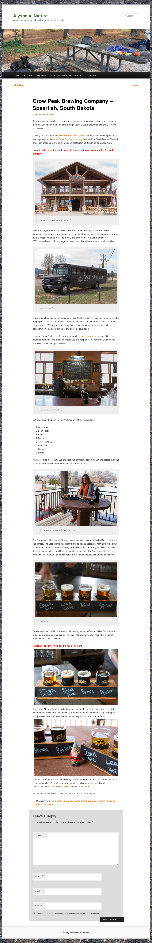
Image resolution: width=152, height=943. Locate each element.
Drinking (56, 786)
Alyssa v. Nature (30, 15)
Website (38, 905)
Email (39, 891)
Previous (18, 85)
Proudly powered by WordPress (76, 932)
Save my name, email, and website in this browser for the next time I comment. (68, 913)
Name (39, 876)
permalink (85, 786)
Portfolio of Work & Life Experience (66, 75)
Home (16, 75)
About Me (28, 75)
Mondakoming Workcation (72, 135)
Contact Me (91, 75)
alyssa (65, 786)
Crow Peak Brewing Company (68, 139)
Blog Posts (41, 75)
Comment (40, 835)
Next (136, 85)
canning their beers (88, 336)
